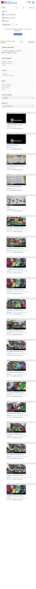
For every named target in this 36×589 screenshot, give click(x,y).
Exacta (3, 65)
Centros (7, 21)
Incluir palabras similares (10, 52)
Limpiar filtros (22, 42)
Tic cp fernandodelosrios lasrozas (20, 229)
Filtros (32, 42)
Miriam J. (14, 209)
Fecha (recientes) (6, 84)
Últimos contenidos (10, 18)
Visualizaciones (6, 87)
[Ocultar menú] (32, 7)
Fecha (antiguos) (6, 86)
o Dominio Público (7, 75)
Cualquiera (4, 73)
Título (3, 89)
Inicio (6, 11)
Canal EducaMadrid (10, 14)
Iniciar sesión (18, 34)
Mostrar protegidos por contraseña (12, 51)
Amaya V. (14, 126)
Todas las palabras (6, 63)
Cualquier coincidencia (7, 61)
